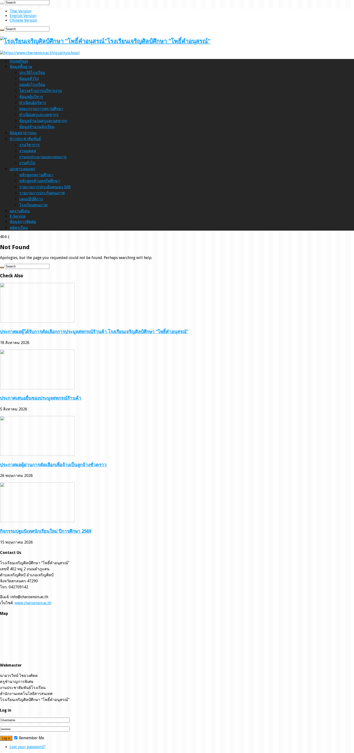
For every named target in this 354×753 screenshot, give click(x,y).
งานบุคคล (27, 151)
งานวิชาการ (29, 145)
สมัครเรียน (19, 227)
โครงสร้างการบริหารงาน (40, 90)
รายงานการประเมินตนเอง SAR (45, 187)
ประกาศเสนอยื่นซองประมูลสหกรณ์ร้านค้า (40, 398)
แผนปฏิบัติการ (31, 199)
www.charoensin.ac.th (32, 603)
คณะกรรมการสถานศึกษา (41, 108)
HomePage (19, 61)
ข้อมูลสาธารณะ (23, 132)
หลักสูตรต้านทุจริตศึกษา (39, 181)
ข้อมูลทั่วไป (29, 78)
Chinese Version (23, 20)
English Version (23, 15)
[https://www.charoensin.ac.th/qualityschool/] (40, 53)
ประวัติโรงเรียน (32, 72)
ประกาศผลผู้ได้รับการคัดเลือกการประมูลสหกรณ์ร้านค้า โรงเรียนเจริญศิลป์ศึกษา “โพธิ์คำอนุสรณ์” (94, 331)
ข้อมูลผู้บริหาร (31, 96)
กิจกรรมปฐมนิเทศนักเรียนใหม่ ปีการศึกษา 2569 (45, 531)
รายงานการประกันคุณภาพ (42, 193)
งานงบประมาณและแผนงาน (42, 157)
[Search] (2, 3)
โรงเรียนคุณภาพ (33, 205)
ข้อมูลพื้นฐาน (21, 66)
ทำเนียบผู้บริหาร (32, 102)
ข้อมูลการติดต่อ (23, 221)
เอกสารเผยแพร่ (22, 169)
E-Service (18, 216)
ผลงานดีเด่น (20, 211)
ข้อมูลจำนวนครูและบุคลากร (43, 120)
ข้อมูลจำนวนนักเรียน (36, 126)
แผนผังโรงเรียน (32, 84)
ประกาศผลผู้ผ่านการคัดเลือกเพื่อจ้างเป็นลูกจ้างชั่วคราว (53, 464)
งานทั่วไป (27, 163)
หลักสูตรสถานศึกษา (36, 175)
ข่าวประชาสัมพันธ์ (25, 138)
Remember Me (31, 738)
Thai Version (20, 11)
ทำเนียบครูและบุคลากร (39, 114)
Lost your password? (28, 747)
